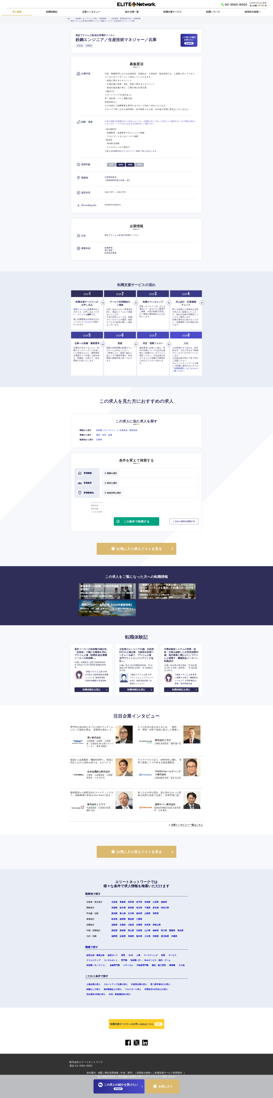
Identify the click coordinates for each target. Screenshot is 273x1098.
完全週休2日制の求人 (96, 994)
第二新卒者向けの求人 (160, 984)
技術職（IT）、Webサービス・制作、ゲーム (150, 960)
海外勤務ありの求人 (113, 989)
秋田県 (131, 902)
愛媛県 (172, 930)
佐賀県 (123, 936)
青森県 (123, 902)
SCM (131, 955)
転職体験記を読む (92, 689)
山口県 (147, 930)
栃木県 (123, 907)
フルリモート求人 (133, 989)
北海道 (114, 902)
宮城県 (147, 902)
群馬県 (131, 907)
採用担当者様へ (253, 11)
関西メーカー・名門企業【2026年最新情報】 (106, 608)
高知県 (180, 930)
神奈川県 (165, 907)
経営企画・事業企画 (95, 955)
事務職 (172, 965)
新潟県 (114, 913)
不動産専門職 (142, 965)
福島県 (164, 902)
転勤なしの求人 (93, 989)
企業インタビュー (91, 11)
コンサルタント (111, 960)
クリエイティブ (93, 960)
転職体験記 (52, 11)
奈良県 (147, 925)
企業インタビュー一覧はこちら (187, 825)
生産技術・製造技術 (128, 430)
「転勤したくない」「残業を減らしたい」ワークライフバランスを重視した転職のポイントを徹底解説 (167, 591)
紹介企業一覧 (132, 11)
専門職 (124, 960)
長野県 (156, 913)
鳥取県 (114, 930)
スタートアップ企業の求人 (116, 984)
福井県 (139, 913)
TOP (69, 19)
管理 (123, 955)
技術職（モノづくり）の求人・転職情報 (91, 18)
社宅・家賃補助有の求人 (120, 994)
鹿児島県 (165, 936)
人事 (138, 955)
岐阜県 (114, 919)
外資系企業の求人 (139, 984)
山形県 (156, 902)
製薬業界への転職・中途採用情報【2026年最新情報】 (106, 591)
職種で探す (91, 947)
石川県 (131, 913)
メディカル (128, 965)
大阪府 (131, 925)
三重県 (139, 919)
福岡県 (114, 936)
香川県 (164, 930)
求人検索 (16, 11)
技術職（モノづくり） (106, 430)
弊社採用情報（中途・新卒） (119, 1072)
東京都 (156, 907)
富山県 (123, 913)
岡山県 (131, 930)
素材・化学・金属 (104, 435)
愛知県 (131, 919)
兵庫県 (99, 439)
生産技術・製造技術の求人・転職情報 (125, 18)
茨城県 (114, 907)
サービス (172, 955)
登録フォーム (79, 309)
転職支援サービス (173, 11)
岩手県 (139, 902)
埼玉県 (139, 907)
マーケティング (151, 955)
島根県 (123, 930)
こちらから (88, 322)
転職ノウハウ (213, 11)
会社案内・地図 (95, 1072)
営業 (163, 955)
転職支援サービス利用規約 (168, 1072)
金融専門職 (115, 965)
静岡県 (123, 919)
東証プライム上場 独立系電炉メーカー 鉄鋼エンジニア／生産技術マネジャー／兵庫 (103, 21)
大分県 (147, 936)
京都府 (123, 925)
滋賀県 (114, 925)
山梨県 (147, 913)
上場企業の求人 (93, 984)
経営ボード (113, 955)
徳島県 (156, 930)
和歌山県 (157, 925)
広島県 (139, 930)
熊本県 (139, 936)
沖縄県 (174, 936)
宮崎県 (156, 936)
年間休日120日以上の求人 (156, 989)
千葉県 (147, 907)
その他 (182, 965)
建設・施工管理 (159, 965)
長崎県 (131, 936)
